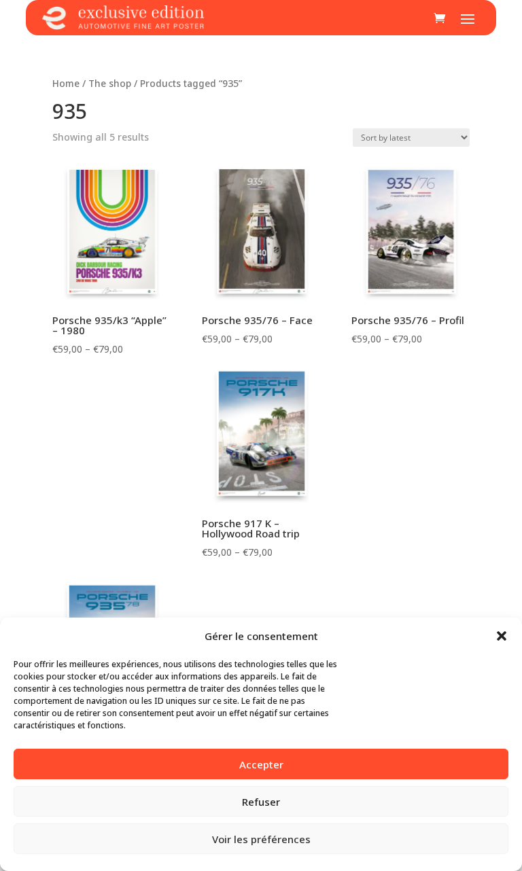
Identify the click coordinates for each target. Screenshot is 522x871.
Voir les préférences (261, 839)
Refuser (261, 801)
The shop (109, 83)
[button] (501, 636)
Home (66, 83)
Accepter (261, 764)
